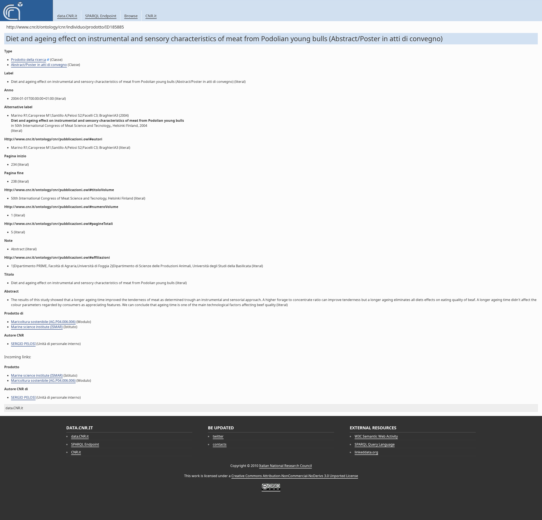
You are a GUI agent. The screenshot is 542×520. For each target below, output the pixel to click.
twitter (218, 436)
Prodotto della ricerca (28, 59)
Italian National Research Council (285, 465)
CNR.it (151, 15)
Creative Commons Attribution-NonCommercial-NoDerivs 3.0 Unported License (294, 475)
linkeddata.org (366, 452)
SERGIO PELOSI (23, 343)
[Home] (26, 10)
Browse (131, 15)
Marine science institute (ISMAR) (37, 326)
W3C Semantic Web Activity (376, 436)
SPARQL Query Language (375, 444)
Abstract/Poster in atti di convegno (39, 64)
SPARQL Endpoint (100, 15)
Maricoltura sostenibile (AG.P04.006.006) (43, 321)
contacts (220, 444)
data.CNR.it (67, 15)
